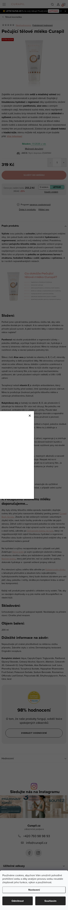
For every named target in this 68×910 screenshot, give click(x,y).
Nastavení (34, 890)
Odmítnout (18, 901)
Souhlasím (50, 901)
